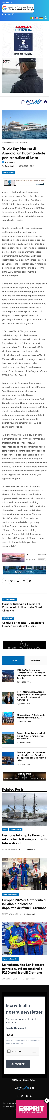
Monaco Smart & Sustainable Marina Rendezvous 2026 (31, 716)
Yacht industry (16, 829)
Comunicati (9, 166)
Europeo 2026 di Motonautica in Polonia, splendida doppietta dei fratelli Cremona (24, 904)
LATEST (13, 660)
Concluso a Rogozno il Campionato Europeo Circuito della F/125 (23, 624)
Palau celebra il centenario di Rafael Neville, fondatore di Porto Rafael (31, 736)
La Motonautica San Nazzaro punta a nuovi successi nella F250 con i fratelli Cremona (23, 969)
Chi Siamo (16, 1080)
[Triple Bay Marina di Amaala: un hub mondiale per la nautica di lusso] (18, 581)
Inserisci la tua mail (16, 1028)
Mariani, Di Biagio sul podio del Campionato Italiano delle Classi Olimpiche (22, 607)
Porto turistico (8, 172)
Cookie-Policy (29, 1080)
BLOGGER (36, 660)
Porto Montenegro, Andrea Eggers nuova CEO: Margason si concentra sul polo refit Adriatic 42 (31, 695)
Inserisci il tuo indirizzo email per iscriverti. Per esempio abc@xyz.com (23, 1042)
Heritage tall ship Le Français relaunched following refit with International (24, 839)
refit (5, 829)
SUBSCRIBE (18, 1064)
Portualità (10, 162)
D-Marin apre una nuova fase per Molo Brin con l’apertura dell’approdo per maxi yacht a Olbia (31, 756)
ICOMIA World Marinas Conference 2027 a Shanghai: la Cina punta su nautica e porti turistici (32, 674)
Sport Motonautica (10, 894)
